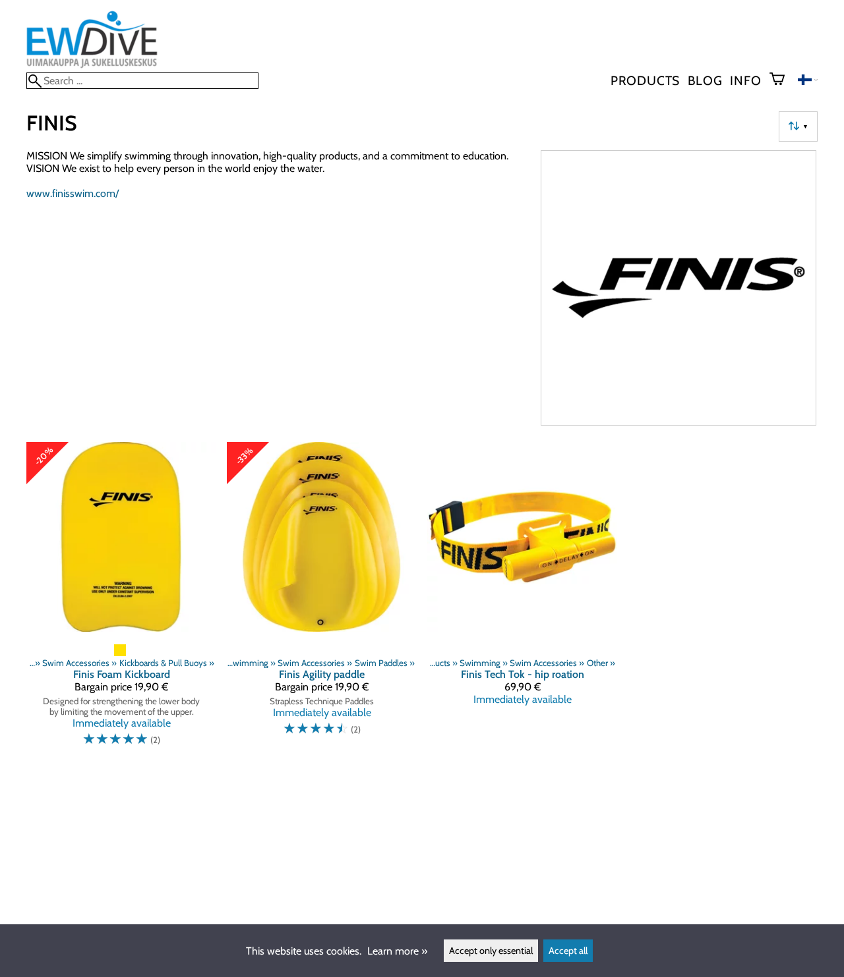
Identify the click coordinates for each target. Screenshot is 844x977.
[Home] (92, 66)
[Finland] (808, 81)
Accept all (568, 951)
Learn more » (397, 951)
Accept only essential (491, 951)
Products (645, 80)
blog (705, 80)
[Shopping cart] (782, 80)
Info (745, 80)
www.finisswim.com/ (72, 193)
